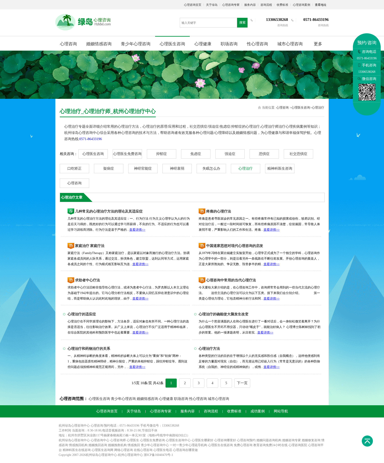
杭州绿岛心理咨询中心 (74, 440)
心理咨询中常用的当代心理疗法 (231, 280)
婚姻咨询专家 (291, 440)
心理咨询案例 (301, 4)
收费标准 (282, 4)
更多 (318, 44)
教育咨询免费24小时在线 (270, 445)
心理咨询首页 (192, 4)
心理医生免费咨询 (127, 154)
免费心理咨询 (243, 445)
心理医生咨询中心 (178, 440)
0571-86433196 (90, 139)
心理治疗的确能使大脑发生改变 (223, 314)
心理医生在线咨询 (220, 445)
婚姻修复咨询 (311, 440)
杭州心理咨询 (127, 455)
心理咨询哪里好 (225, 440)
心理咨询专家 (231, 4)
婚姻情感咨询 (99, 44)
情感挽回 (134, 445)
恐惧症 (264, 154)
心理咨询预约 (246, 440)
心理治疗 (318, 107)
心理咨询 (68, 44)
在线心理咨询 (143, 450)
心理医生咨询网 (102, 450)
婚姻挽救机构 (117, 445)
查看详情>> (137, 229)
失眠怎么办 (211, 168)
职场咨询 (229, 44)
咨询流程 (266, 4)
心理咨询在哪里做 (185, 450)
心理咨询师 (118, 440)
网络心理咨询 (123, 450)
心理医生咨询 (172, 44)
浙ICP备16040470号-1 (158, 455)
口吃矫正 (74, 168)
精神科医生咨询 (279, 168)
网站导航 (281, 411)
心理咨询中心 (100, 440)
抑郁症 (161, 154)
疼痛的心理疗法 (218, 211)
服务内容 (250, 4)
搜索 (242, 22)
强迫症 (230, 154)
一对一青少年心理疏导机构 (188, 445)
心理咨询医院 (297, 445)
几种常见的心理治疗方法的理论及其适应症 (109, 211)
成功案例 (257, 411)
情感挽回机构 (78, 445)
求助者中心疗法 (87, 280)
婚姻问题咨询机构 (268, 440)
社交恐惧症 (298, 154)
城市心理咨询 (290, 44)
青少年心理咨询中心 (155, 445)
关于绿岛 (212, 4)
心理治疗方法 (209, 348)
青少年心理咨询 (135, 44)
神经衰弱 (177, 168)
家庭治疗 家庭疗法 (89, 246)
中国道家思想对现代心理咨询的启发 (234, 246)
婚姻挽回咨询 (97, 445)
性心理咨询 (257, 44)
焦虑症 (195, 154)
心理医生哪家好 (202, 440)
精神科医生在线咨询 (77, 450)
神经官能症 (143, 168)
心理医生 (133, 440)
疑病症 (108, 168)
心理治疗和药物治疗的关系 (89, 348)
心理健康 (202, 44)
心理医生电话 (162, 450)
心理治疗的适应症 (82, 314)
